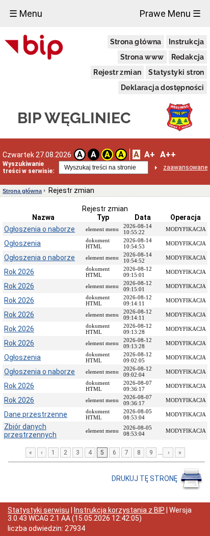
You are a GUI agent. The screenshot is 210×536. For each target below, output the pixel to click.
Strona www (142, 57)
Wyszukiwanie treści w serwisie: (28, 167)
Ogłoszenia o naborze (39, 229)
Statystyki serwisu (38, 510)
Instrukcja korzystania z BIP (119, 510)
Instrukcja (186, 42)
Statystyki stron (176, 72)
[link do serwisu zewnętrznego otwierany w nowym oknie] (34, 48)
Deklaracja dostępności (162, 87)
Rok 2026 (19, 272)
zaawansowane (185, 167)
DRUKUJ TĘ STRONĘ (145, 478)
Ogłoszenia (22, 243)
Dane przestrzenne (35, 414)
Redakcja (187, 57)
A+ (149, 154)
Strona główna (136, 42)
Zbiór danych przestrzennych (30, 430)
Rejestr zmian (117, 72)
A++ (168, 154)
